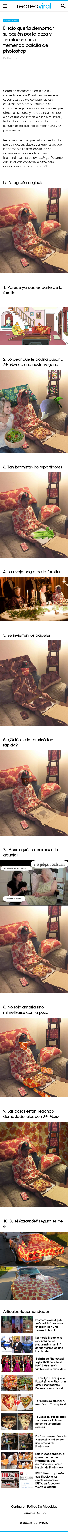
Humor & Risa (10, 20)
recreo (34, 6)
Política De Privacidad (42, 1506)
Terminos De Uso (34, 1513)
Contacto (18, 1506)
